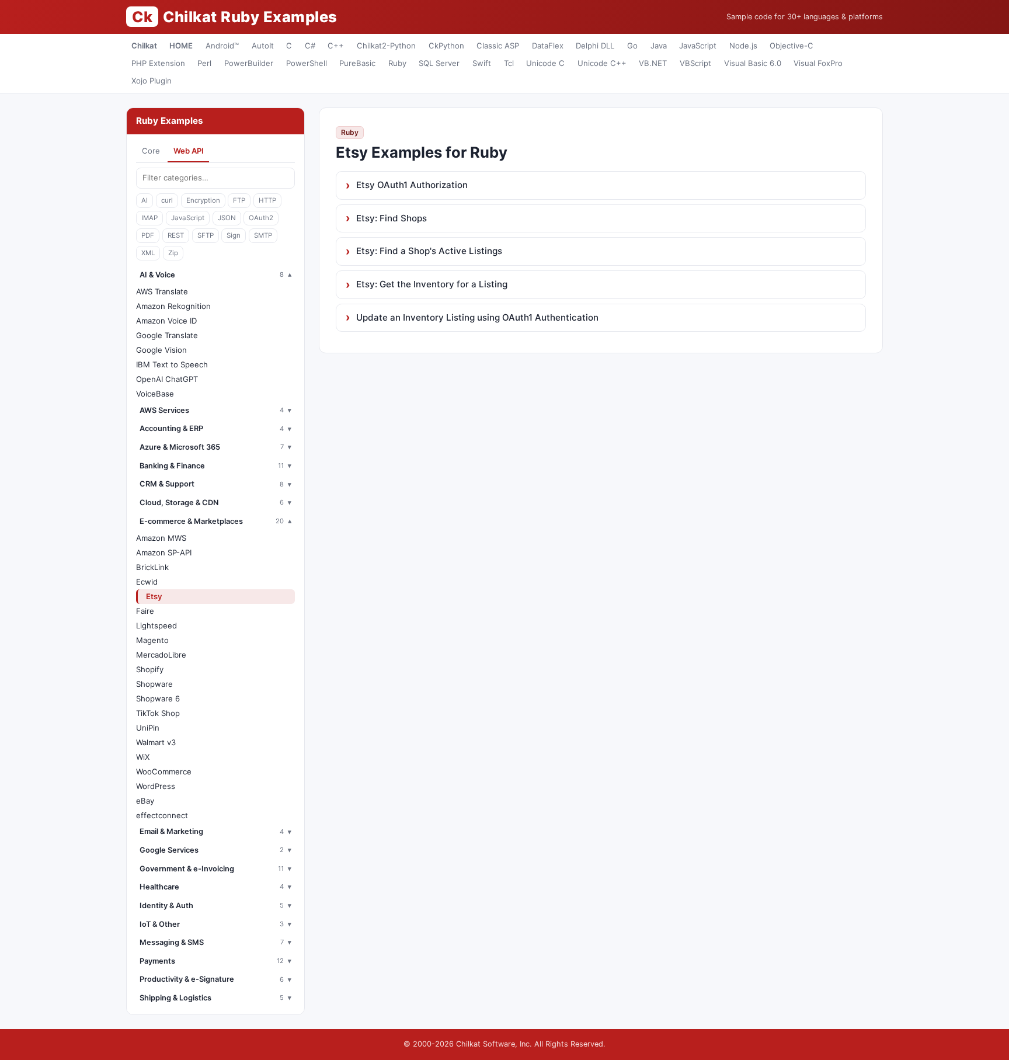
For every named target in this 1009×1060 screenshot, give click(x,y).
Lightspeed (156, 625)
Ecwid (147, 581)
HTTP (267, 200)
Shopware (154, 684)
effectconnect (162, 815)
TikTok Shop (158, 713)
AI (144, 200)
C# (310, 45)
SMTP (263, 235)
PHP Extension (158, 63)
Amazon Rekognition (173, 306)
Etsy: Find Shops (391, 218)
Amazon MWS (161, 538)
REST (176, 235)
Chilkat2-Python (386, 45)
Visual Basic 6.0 (752, 63)
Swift (481, 63)
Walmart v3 (156, 742)
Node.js (743, 45)
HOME (181, 45)
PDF (147, 235)
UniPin (147, 727)
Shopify (149, 669)
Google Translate (167, 335)
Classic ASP (497, 45)
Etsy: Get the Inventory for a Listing (431, 284)
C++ (336, 45)
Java (658, 45)
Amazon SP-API (164, 552)
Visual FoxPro (818, 63)
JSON (227, 218)
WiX (142, 757)
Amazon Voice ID (166, 320)
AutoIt (263, 45)
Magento (152, 640)
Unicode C (545, 63)
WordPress (155, 786)
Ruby (397, 63)
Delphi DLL (595, 45)
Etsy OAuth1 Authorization (412, 184)
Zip (173, 253)
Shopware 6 (158, 698)
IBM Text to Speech (172, 364)
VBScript (695, 63)
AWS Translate (162, 291)
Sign (234, 235)
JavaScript (697, 45)
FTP (239, 200)
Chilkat (144, 45)
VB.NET (653, 63)
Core (151, 150)
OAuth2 (261, 218)
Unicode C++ (602, 63)
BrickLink (152, 567)
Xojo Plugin (151, 80)
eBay (145, 800)
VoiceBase (155, 393)
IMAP (149, 218)
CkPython (446, 45)
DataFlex (547, 45)
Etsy (154, 596)
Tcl (509, 63)
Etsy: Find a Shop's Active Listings (429, 250)
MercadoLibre (161, 654)
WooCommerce (164, 771)
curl (167, 200)
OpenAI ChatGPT (167, 379)
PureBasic (357, 63)
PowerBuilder (248, 63)
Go (632, 45)
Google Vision (161, 350)
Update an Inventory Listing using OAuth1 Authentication (477, 317)
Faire (145, 611)
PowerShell (306, 63)
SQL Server (439, 63)
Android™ (222, 45)
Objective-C (791, 45)
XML (148, 253)
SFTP (205, 235)
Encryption (203, 200)
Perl (204, 63)
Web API (188, 150)
